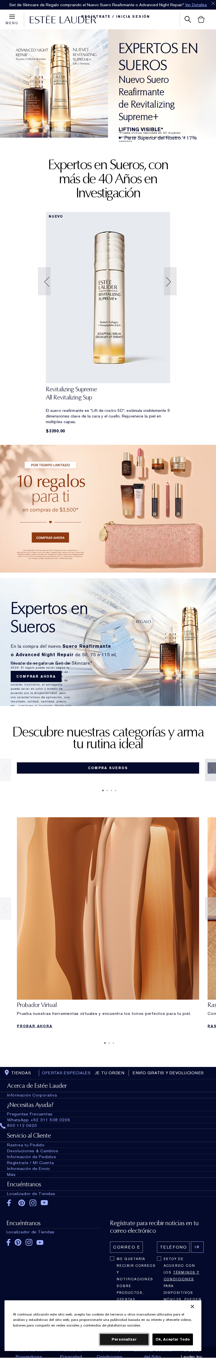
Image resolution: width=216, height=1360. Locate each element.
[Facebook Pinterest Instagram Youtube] (54, 1240)
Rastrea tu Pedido (26, 1145)
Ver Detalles (196, 5)
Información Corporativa (32, 1095)
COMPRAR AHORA (36, 676)
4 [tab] (114, 790)
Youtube (44, 1203)
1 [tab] (102, 790)
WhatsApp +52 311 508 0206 (38, 1120)
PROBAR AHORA (35, 1026)
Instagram (33, 1203)
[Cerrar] (192, 1306)
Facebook (10, 1203)
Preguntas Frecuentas (30, 1114)
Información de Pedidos (31, 1157)
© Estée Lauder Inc (191, 1353)
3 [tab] (110, 790)
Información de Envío (28, 1168)
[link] (108, 297)
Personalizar (124, 1339)
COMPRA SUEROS (108, 768)
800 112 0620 (22, 1126)
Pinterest (21, 1203)
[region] (102, 1325)
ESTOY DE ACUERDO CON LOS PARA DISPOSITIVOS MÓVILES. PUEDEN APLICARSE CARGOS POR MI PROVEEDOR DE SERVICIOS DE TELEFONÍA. (183, 1296)
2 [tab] (106, 790)
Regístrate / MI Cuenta (30, 1162)
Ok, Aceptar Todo (173, 1339)
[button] (45, 281)
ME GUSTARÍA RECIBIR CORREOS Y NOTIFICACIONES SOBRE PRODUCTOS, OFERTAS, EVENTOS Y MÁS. (136, 1282)
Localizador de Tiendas (31, 1193)
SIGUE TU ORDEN (105, 1073)
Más (11, 1174)
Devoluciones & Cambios (32, 1151)
